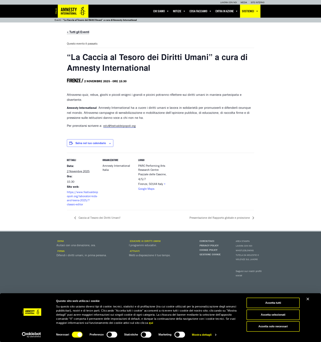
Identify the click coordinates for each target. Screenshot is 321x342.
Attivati (134, 251)
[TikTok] (254, 287)
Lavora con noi (228, 2)
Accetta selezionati (273, 314)
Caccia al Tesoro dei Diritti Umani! (99, 217)
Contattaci (207, 241)
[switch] (112, 335)
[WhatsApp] (247, 287)
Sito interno (258, 2)
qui (151, 322)
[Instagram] (261, 281)
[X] (247, 281)
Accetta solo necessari (273, 326)
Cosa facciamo (198, 11)
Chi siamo (159, 11)
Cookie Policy (208, 250)
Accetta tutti (273, 302)
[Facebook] (239, 281)
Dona (60, 241)
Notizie (177, 11)
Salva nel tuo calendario (90, 143)
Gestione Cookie (210, 254)
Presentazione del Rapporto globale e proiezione (220, 217)
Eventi (58, 20)
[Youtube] (254, 281)
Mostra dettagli (202, 334)
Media (244, 2)
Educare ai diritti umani (145, 241)
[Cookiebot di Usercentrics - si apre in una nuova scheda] (31, 335)
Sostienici (248, 11)
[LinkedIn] (239, 287)
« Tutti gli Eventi (78, 32)
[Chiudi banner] (308, 299)
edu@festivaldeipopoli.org (119, 126)
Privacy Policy (209, 245)
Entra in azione (224, 11)
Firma (61, 251)
